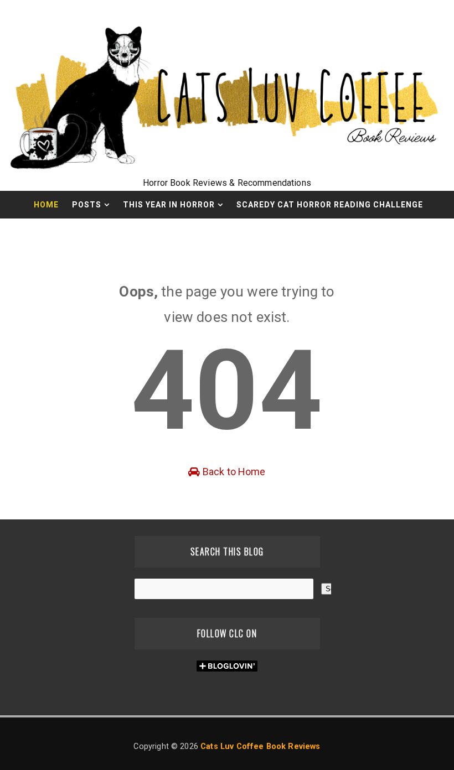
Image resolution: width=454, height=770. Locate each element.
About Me (271, 232)
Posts (86, 204)
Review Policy (195, 232)
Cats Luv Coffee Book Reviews (260, 746)
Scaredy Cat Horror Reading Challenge (329, 204)
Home (46, 204)
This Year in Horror (169, 204)
